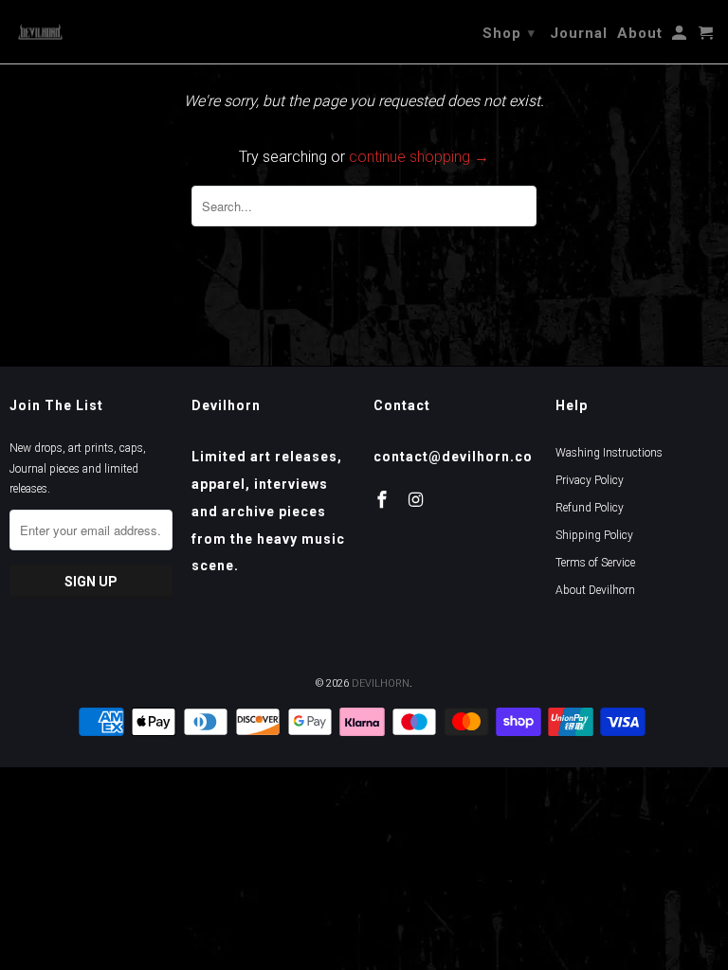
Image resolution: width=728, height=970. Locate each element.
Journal (579, 33)
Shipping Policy (594, 535)
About (640, 33)
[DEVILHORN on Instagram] (418, 500)
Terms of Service (595, 562)
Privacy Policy (589, 480)
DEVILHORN (381, 683)
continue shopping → (419, 157)
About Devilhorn (595, 590)
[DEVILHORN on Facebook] (383, 500)
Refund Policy (589, 507)
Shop (509, 33)
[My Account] (680, 37)
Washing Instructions (609, 452)
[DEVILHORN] (40, 31)
